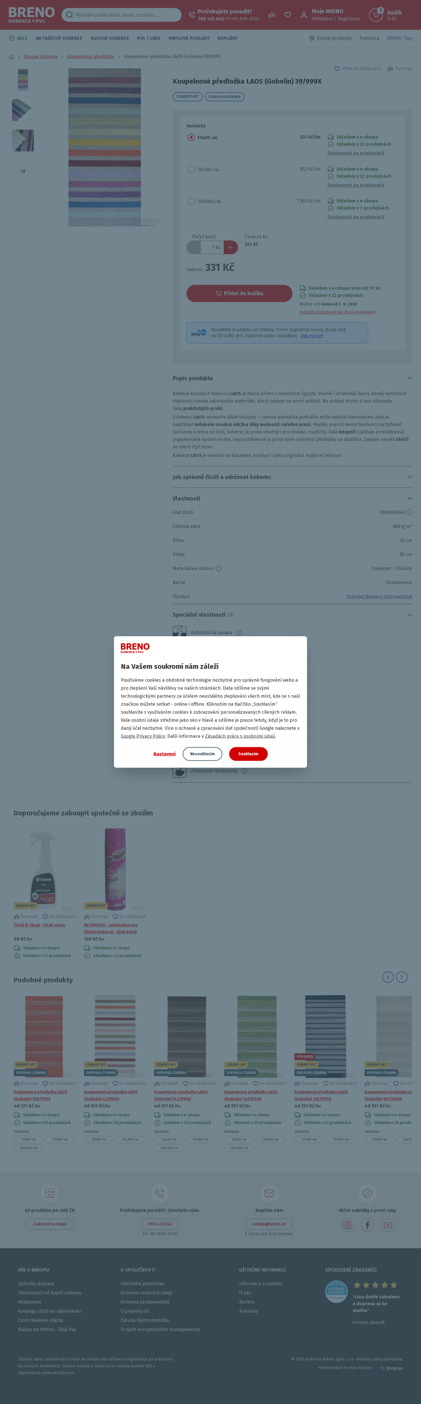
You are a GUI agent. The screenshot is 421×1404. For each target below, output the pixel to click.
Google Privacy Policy (143, 736)
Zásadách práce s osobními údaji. (240, 736)
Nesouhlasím (202, 754)
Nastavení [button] (165, 753)
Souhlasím (248, 754)
